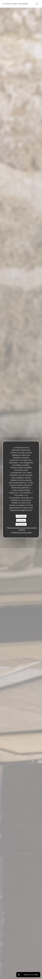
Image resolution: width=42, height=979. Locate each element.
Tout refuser (21, 520)
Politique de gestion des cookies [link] (21, 532)
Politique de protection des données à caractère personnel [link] (22, 529)
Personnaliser (21, 524)
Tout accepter (21, 516)
